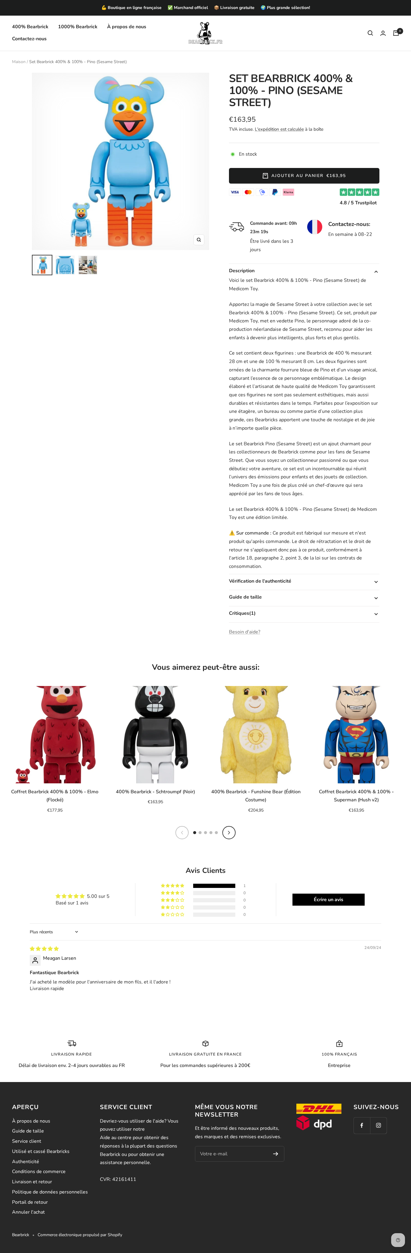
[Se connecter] (383, 33)
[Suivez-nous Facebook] (362, 1125)
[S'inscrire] (275, 1154)
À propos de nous (126, 26)
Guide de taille (28, 1131)
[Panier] (396, 33)
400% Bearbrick (30, 26)
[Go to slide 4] (210, 832)
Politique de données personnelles (50, 1192)
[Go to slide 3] (205, 832)
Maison (19, 62)
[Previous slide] (182, 832)
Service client (26, 1141)
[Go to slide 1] (194, 832)
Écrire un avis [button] (328, 899)
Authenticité (25, 1161)
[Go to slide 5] (216, 832)
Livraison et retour (32, 1181)
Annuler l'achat (28, 1212)
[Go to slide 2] (200, 832)
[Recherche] (370, 33)
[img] (44, 949)
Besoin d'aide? (244, 632)
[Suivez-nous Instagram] (378, 1125)
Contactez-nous (29, 38)
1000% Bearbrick (77, 26)
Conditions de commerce (39, 1171)
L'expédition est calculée (279, 129)
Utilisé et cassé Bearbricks (41, 1151)
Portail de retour (30, 1202)
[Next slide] (229, 832)
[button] (173, 886)
